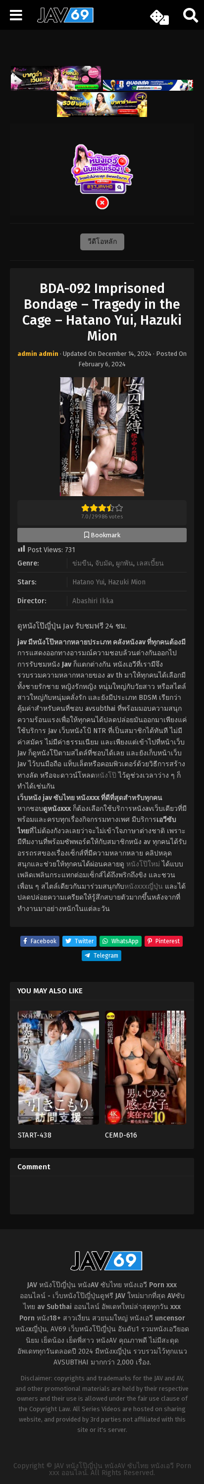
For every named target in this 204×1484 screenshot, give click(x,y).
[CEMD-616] (145, 1071)
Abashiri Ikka (92, 601)
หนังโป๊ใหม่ (143, 864)
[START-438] (58, 1071)
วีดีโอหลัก (102, 241)
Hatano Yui (88, 582)
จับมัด (103, 563)
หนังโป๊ (105, 775)
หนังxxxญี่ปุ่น (143, 886)
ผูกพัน (124, 563)
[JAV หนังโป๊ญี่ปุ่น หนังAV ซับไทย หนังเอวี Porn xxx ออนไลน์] (62, 20)
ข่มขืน (82, 563)
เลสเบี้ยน (150, 563)
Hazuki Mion (127, 582)
